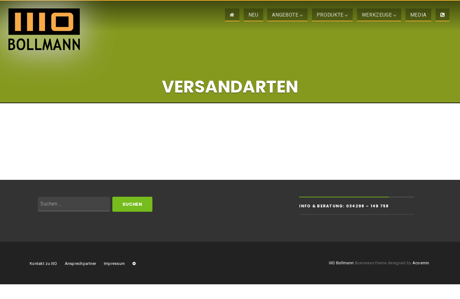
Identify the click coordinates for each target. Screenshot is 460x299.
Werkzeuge (377, 15)
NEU (253, 15)
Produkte (330, 15)
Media (418, 15)
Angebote (285, 15)
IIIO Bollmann (341, 263)
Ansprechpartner (80, 263)
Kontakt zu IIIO (43, 263)
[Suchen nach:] (74, 204)
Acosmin (420, 263)
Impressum (114, 263)
